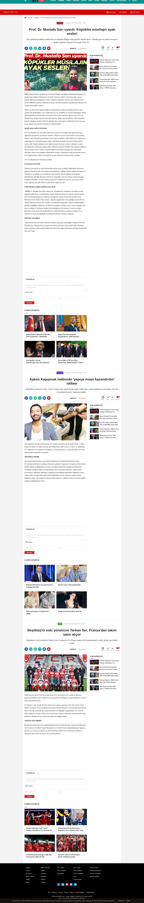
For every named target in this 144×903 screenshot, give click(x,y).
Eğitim (43, 870)
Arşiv (75, 876)
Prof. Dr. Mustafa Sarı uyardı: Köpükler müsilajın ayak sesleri (58, 17)
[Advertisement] (15, 35)
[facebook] (26, 48)
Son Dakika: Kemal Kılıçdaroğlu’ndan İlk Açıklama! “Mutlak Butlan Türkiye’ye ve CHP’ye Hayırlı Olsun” (39, 361)
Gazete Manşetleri (95, 870)
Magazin (43, 876)
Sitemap (54, 892)
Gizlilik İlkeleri (90, 892)
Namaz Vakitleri (94, 876)
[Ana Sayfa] (25, 17)
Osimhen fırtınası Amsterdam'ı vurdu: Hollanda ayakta (69, 856)
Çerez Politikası (80, 892)
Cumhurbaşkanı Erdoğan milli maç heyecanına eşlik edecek (39, 856)
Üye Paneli (76, 867)
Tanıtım (60, 892)
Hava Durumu (94, 867)
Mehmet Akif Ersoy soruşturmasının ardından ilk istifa (39, 586)
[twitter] (31, 48)
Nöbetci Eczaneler (95, 873)
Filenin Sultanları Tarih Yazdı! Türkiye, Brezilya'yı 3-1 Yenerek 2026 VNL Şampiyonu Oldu (39, 829)
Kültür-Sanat (30, 876)
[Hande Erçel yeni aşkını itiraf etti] (71, 599)
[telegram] (40, 48)
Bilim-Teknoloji (45, 867)
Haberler (30, 17)
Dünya (28, 870)
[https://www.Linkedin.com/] (71, 884)
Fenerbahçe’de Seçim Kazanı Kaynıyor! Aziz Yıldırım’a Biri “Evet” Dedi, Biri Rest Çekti (71, 829)
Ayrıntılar (121, 901)
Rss (49, 892)
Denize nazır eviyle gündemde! (69, 585)
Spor (27, 882)
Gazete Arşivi (77, 879)
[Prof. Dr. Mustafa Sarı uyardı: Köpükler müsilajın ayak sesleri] (55, 72)
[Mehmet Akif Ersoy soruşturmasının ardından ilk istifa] (39, 573)
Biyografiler (60, 873)
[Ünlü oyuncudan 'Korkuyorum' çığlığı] (39, 599)
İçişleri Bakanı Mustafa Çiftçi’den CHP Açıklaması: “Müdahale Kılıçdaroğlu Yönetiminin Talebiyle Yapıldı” (38, 336)
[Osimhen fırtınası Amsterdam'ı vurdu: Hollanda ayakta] (71, 843)
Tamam (128, 901)
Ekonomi (28, 873)
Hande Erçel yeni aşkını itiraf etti (70, 611)
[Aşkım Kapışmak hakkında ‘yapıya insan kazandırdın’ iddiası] (55, 421)
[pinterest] (49, 48)
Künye (66, 892)
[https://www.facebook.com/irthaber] (58, 884)
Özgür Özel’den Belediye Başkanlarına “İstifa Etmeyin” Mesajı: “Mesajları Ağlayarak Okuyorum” (69, 336)
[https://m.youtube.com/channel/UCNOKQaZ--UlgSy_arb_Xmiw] (66, 884)
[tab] (30, 279)
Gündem (36, 17)
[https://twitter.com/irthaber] (62, 884)
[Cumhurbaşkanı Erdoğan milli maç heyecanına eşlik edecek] (39, 843)
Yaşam (43, 882)
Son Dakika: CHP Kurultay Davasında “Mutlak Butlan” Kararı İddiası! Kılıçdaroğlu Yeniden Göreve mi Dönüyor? (71, 361)
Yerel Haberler (77, 870)
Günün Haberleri (78, 873)
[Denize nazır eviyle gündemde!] (71, 573)
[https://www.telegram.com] (75, 884)
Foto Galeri (112, 12)
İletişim (72, 892)
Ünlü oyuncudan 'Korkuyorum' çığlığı (37, 612)
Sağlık (28, 879)
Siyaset (43, 879)
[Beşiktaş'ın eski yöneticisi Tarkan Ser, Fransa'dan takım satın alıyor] (55, 673)
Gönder (29, 303)
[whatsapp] (35, 48)
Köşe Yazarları (61, 870)
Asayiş (28, 867)
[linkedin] (44, 48)
